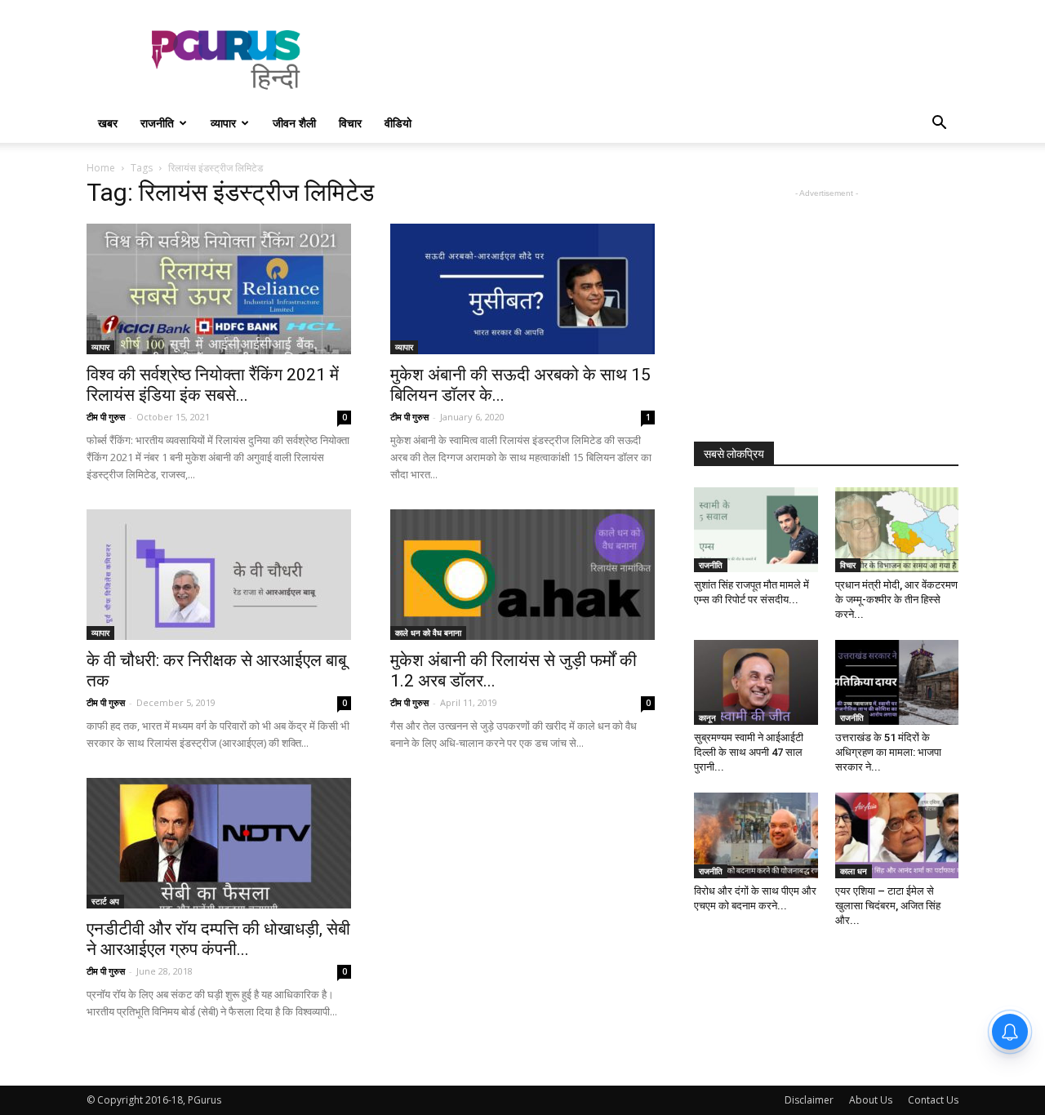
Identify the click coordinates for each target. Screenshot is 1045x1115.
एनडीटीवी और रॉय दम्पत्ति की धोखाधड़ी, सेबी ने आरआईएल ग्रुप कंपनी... (218, 939)
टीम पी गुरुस (106, 417)
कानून (707, 717)
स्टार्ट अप (105, 901)
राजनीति (157, 123)
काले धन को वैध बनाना (428, 632)
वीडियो (398, 123)
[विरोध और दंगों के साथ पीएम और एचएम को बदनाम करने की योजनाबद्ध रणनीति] (756, 835)
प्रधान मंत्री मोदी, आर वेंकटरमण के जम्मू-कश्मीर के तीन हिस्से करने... (896, 599)
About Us (870, 1100)
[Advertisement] (661, 59)
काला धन (853, 871)
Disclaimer (809, 1100)
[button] (938, 124)
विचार (350, 123)
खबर (108, 123)
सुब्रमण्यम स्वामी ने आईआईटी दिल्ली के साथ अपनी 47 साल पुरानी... (748, 752)
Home (101, 168)
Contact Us (933, 1100)
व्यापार (223, 123)
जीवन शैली (294, 123)
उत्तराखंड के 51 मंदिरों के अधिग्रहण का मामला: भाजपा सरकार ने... (888, 752)
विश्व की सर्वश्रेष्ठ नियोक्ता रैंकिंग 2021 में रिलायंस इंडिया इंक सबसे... (213, 385)
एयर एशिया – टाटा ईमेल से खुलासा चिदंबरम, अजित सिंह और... (887, 905)
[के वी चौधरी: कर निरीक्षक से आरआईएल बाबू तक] (219, 574)
